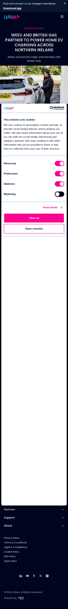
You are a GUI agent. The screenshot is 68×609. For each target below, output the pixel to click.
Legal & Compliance (15, 547)
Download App (12, 8)
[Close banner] (65, 3)
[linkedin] (20, 575)
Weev (16, 592)
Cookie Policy (11, 551)
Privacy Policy (11, 538)
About (8, 526)
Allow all (34, 218)
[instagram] (47, 575)
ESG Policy (10, 556)
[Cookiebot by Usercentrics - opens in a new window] (49, 108)
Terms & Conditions (15, 542)
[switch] (59, 173)
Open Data (10, 561)
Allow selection (34, 228)
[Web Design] (21, 598)
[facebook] (34, 575)
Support (9, 517)
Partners (9, 509)
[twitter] (40, 575)
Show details (50, 207)
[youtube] (27, 575)
